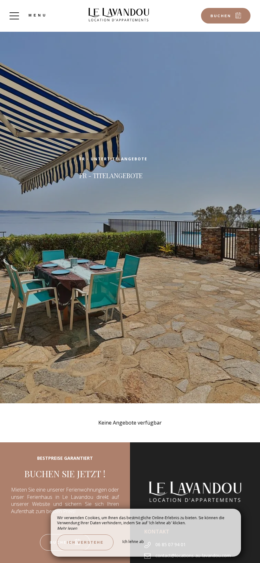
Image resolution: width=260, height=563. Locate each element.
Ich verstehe (85, 542)
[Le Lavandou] (118, 14)
